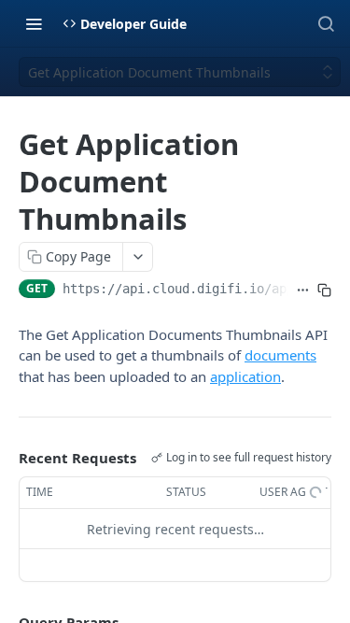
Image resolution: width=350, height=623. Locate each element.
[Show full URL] (303, 290)
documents (280, 355)
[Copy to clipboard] (324, 290)
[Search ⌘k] (326, 23)
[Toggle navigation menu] (34, 23)
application (245, 376)
